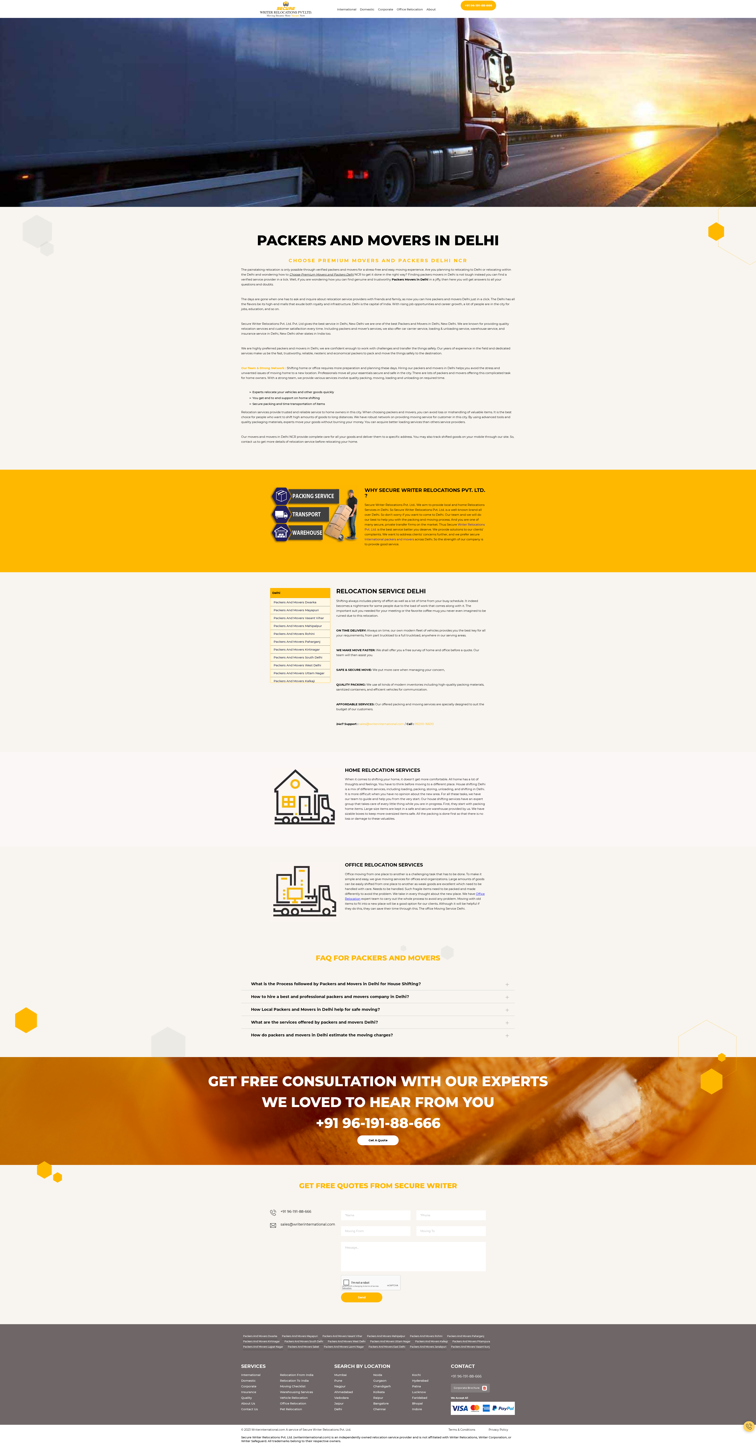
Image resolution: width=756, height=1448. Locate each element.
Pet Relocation (291, 1409)
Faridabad (419, 1398)
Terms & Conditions (461, 1429)
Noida (377, 1375)
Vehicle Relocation (294, 1398)
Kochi (416, 1375)
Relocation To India (294, 1380)
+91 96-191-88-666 (478, 5)
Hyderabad (420, 1380)
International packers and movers (389, 539)
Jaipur (339, 1403)
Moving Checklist (293, 1386)
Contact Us (249, 1409)
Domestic (367, 9)
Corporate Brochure (467, 1387)
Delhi (338, 1409)
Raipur (378, 1398)
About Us (248, 1403)
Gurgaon (379, 1380)
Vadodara (341, 1398)
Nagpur (340, 1386)
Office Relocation (410, 9)
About (431, 9)
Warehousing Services (296, 1392)
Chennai (379, 1409)
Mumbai (340, 1375)
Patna (416, 1386)
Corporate (385, 9)
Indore (417, 1409)
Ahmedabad (343, 1392)
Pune (338, 1380)
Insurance (248, 1392)
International (346, 9)
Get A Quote (378, 1140)
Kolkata (379, 1392)
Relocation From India (296, 1375)
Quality (246, 1398)
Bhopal (417, 1403)
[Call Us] (749, 1426)
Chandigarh (382, 1386)
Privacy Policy (498, 1429)
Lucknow (419, 1392)
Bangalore (381, 1403)
